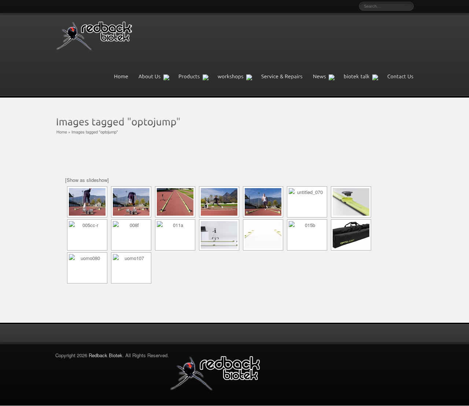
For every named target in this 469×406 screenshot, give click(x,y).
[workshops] (237, 77)
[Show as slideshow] (87, 179)
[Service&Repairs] (285, 77)
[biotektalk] (363, 77)
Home (61, 132)
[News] (327, 77)
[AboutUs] (157, 77)
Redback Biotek (105, 355)
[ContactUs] (400, 77)
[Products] (196, 77)
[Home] (125, 77)
